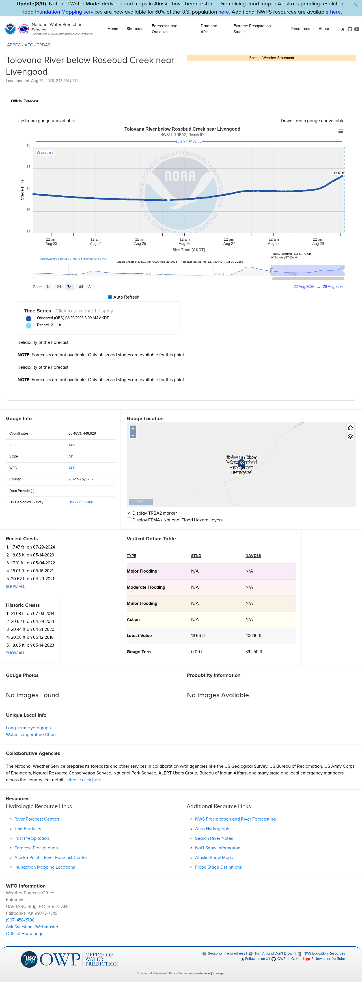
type (131, 555)
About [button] (324, 29)
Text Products (27, 829)
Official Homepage (25, 933)
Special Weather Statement (271, 58)
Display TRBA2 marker (154, 513)
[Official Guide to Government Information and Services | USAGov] (29, 959)
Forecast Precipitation (36, 848)
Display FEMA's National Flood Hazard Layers (177, 520)
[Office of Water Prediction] (79, 959)
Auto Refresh (125, 297)
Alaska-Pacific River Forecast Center (50, 857)
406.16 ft (253, 635)
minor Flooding (142, 603)
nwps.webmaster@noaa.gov (207, 973)
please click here (84, 780)
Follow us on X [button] (256, 959)
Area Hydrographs (213, 829)
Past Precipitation (31, 838)
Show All (15, 586)
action (133, 619)
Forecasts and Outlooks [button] (164, 29)
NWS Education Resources (324, 953)
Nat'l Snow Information (217, 848)
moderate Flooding (146, 587)
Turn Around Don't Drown (274, 953)
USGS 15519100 (80, 502)
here (223, 12)
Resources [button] (300, 29)
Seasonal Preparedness (226, 953)
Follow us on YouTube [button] (328, 959)
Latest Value (139, 635)
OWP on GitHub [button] (289, 959)
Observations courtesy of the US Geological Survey (73, 258)
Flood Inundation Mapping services (61, 12)
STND (196, 555)
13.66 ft (198, 635)
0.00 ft (197, 652)
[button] (356, 5)
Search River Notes (214, 838)
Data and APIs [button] (209, 29)
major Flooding (142, 571)
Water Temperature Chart (31, 734)
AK (70, 456)
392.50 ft (253, 652)
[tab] (25, 101)
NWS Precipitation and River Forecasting (235, 819)
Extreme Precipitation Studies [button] (252, 29)
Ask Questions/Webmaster (32, 927)
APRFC (14, 45)
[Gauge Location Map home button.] (350, 428)
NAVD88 (253, 555)
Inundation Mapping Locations (44, 867)
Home (113, 29)
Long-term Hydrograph (28, 728)
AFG (29, 45)
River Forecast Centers (37, 819)
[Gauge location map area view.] (350, 437)
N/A (195, 571)
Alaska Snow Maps (214, 857)
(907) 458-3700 (20, 920)
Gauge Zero (139, 652)
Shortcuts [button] (135, 29)
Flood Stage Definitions (218, 867)
